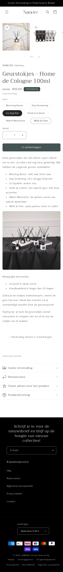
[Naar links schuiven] (24, 57)
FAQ (9, 470)
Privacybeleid (13, 565)
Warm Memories (17, 121)
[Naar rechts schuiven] (39, 57)
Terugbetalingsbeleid (45, 560)
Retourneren (13, 478)
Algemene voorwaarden (20, 486)
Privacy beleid (14, 493)
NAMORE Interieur (30, 555)
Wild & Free (41, 120)
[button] (6, 12)
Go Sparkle (12, 113)
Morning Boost (16, 106)
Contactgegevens (25, 560)
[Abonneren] (52, 450)
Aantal (6, 128)
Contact (11, 501)
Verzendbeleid (28, 565)
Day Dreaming (42, 106)
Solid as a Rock (37, 114)
